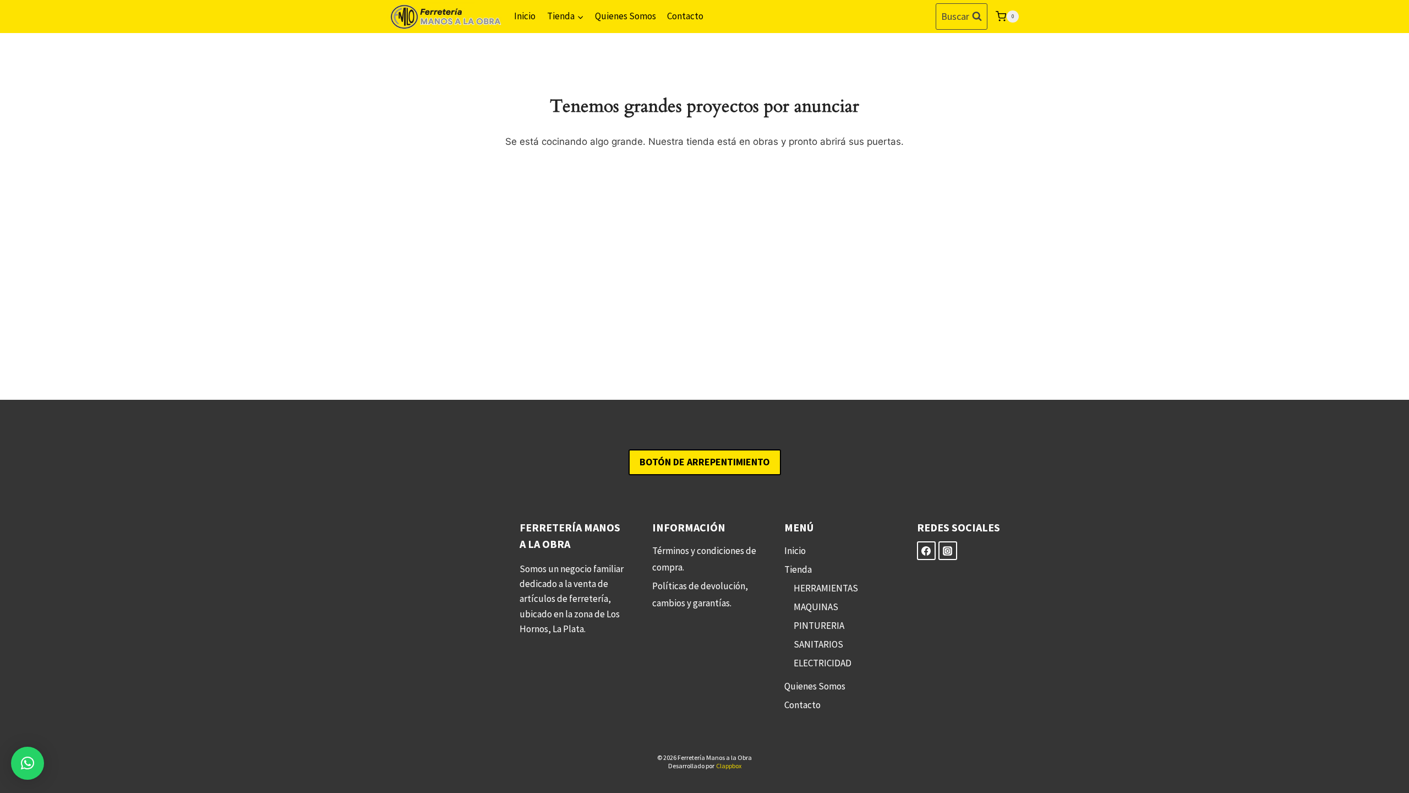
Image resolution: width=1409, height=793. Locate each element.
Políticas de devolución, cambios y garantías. (700, 594)
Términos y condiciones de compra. (704, 559)
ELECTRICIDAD (822, 663)
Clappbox (728, 766)
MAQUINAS (816, 607)
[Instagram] (947, 550)
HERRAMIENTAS (826, 588)
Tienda (798, 569)
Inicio (525, 16)
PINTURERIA (819, 626)
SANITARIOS (818, 644)
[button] (27, 763)
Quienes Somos (625, 16)
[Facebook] (926, 550)
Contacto (685, 16)
